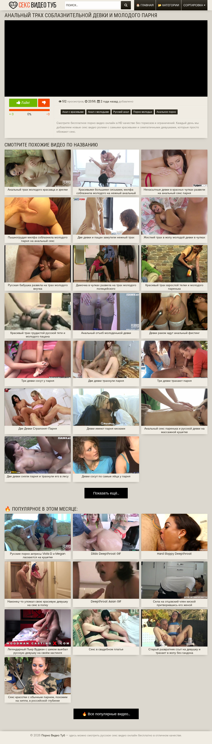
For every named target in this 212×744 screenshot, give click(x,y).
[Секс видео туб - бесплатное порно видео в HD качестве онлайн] (32, 4)
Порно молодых (142, 112)
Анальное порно (166, 112)
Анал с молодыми (98, 112)
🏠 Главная (145, 5)
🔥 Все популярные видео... (106, 713)
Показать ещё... (106, 493)
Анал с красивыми (73, 112)
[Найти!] (126, 5)
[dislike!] (44, 103)
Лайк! (25, 102)
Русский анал (121, 112)
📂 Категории (168, 5)
